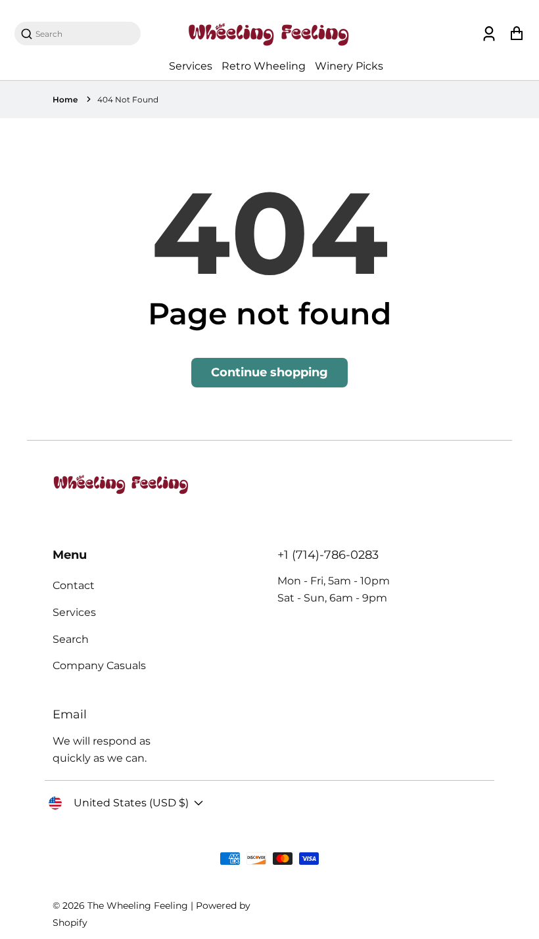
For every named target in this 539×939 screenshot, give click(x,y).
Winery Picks (349, 66)
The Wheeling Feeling (137, 905)
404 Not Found (127, 99)
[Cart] (516, 34)
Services (190, 66)
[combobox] (84, 34)
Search (71, 639)
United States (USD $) (131, 803)
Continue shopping (269, 372)
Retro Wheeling (264, 66)
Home (65, 99)
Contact (74, 585)
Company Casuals (99, 665)
